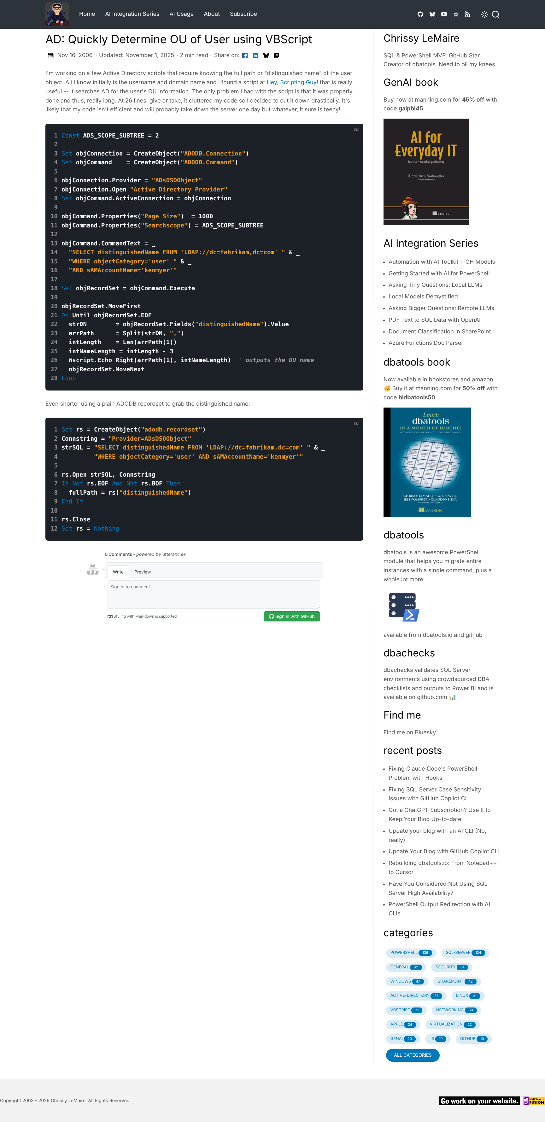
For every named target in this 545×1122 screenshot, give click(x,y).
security (450, 967)
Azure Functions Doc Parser (426, 343)
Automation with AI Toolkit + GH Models (442, 262)
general (404, 967)
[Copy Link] (276, 55)
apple (401, 1024)
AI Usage (181, 14)
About (212, 14)
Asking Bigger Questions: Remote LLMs (441, 308)
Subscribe (243, 14)
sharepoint (455, 981)
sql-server (463, 952)
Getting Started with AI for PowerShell (439, 273)
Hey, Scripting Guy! (292, 82)
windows (405, 981)
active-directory (414, 995)
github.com (432, 697)
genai (401, 1039)
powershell (409, 952)
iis (436, 1039)
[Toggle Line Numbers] (350, 118)
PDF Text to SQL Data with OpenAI (435, 320)
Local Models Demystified (423, 296)
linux (466, 995)
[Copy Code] (337, 118)
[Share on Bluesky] (266, 55)
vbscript (404, 1010)
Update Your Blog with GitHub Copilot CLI (444, 851)
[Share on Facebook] (245, 55)
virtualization (451, 1024)
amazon (482, 379)
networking (454, 1010)
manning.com (433, 100)
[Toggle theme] (480, 14)
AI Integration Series (132, 14)
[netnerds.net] (59, 14)
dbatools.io (438, 635)
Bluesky (425, 732)
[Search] (494, 14)
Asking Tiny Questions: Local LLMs (435, 285)
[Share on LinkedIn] (255, 55)
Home (87, 14)
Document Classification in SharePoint (440, 331)
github (474, 635)
